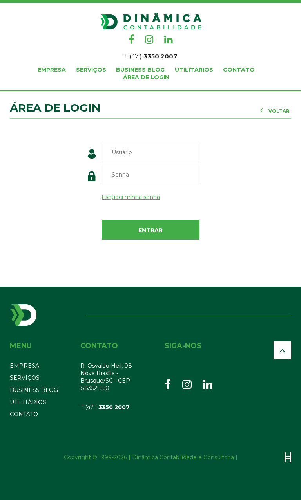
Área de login (146, 77)
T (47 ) (105, 407)
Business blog (140, 69)
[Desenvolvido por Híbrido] (288, 457)
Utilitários (194, 69)
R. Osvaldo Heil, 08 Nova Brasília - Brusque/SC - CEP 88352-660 (106, 377)
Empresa (52, 69)
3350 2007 (150, 56)
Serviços (91, 69)
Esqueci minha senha (131, 196)
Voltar (278, 111)
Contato (239, 69)
